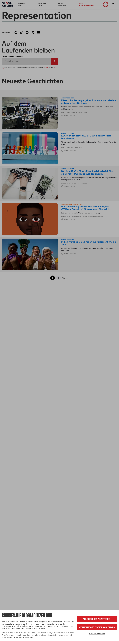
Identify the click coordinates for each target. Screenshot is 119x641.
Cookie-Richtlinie (97, 633)
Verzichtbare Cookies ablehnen (97, 627)
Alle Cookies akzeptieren (97, 618)
